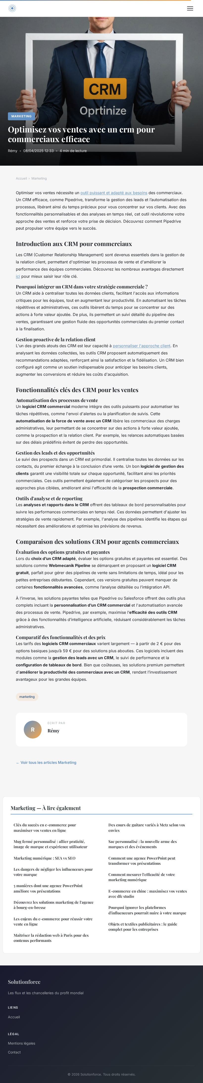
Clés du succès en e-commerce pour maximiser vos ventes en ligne (45, 827)
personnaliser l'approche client (141, 345)
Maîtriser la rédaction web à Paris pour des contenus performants (51, 938)
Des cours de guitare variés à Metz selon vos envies (146, 827)
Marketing (21, 116)
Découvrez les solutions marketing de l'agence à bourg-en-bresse (54, 905)
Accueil (21, 178)
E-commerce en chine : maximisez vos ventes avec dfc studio (147, 894)
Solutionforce (24, 981)
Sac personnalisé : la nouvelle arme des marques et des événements (142, 844)
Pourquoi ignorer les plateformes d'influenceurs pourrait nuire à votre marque (147, 910)
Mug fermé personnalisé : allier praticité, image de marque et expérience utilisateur (50, 844)
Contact (14, 1052)
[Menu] (190, 8)
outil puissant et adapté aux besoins (113, 192)
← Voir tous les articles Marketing (46, 762)
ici (18, 276)
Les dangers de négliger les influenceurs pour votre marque (53, 872)
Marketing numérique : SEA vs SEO (45, 858)
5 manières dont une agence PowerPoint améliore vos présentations (48, 888)
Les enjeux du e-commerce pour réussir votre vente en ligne (53, 921)
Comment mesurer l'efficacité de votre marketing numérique (141, 877)
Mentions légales (21, 1043)
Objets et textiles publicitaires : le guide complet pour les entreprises (142, 927)
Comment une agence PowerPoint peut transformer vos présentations (141, 861)
